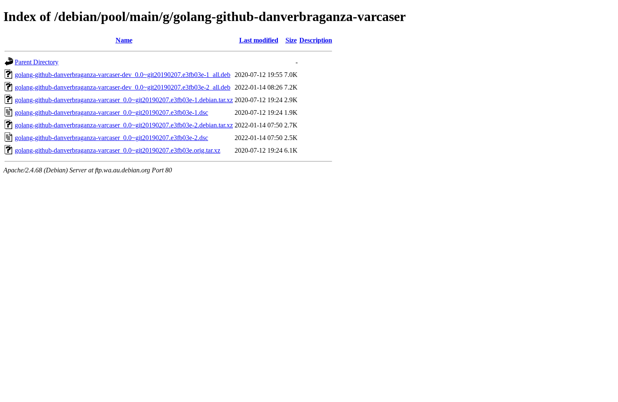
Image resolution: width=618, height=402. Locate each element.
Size (291, 40)
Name (124, 40)
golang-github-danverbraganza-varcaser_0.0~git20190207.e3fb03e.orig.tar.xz (117, 150)
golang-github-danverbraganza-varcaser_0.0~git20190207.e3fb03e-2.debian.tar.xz (124, 125)
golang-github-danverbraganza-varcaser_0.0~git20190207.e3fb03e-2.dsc (111, 137)
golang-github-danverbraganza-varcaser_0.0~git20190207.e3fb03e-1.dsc (111, 112)
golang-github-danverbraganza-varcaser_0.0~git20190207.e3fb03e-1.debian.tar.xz (124, 99)
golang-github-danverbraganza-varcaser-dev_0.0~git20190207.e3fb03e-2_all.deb (122, 87)
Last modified (258, 40)
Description (315, 40)
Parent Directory (36, 62)
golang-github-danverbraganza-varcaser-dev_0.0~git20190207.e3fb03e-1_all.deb (122, 74)
